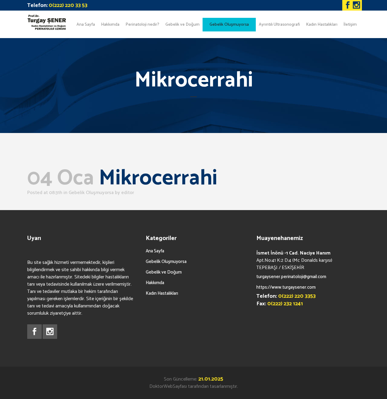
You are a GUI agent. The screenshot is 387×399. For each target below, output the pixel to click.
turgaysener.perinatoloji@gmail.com (291, 277)
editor (127, 193)
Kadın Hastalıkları (162, 293)
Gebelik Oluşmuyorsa (91, 193)
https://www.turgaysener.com (286, 287)
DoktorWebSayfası (168, 386)
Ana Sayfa (155, 251)
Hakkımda (155, 283)
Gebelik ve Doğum (164, 272)
